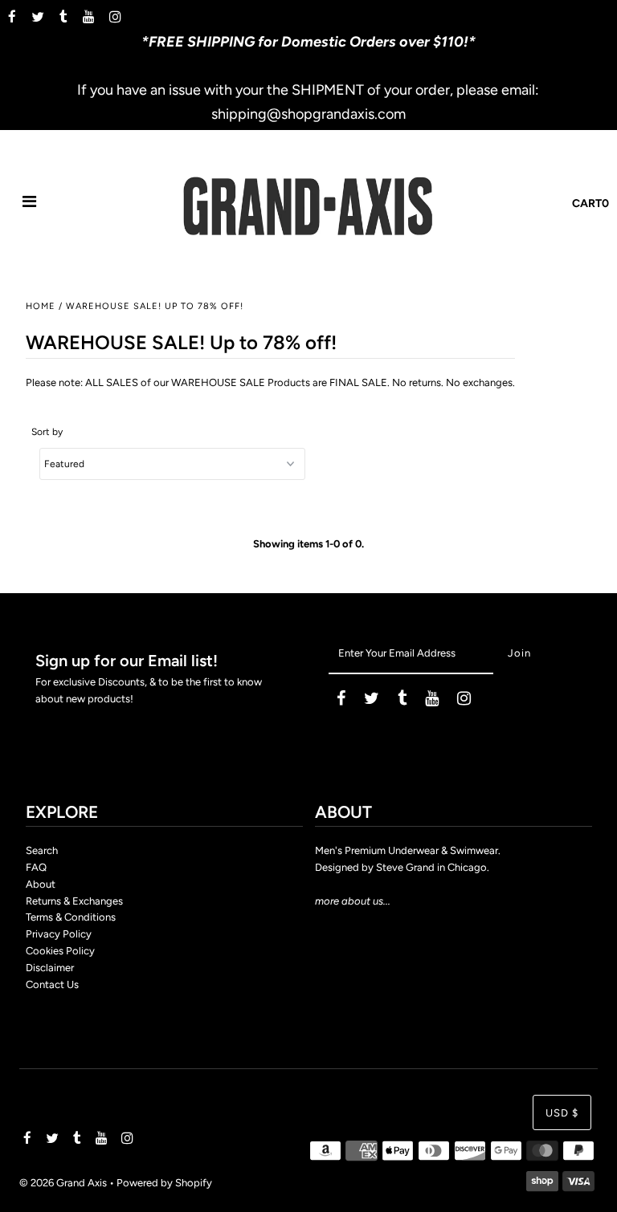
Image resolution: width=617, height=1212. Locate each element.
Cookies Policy (60, 951)
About (40, 884)
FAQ (36, 867)
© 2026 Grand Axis (63, 1183)
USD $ (561, 1113)
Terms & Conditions (71, 917)
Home (40, 306)
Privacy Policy (59, 934)
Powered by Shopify (164, 1183)
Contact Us (52, 984)
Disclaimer (50, 968)
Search (42, 850)
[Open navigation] (29, 204)
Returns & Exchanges (74, 901)
